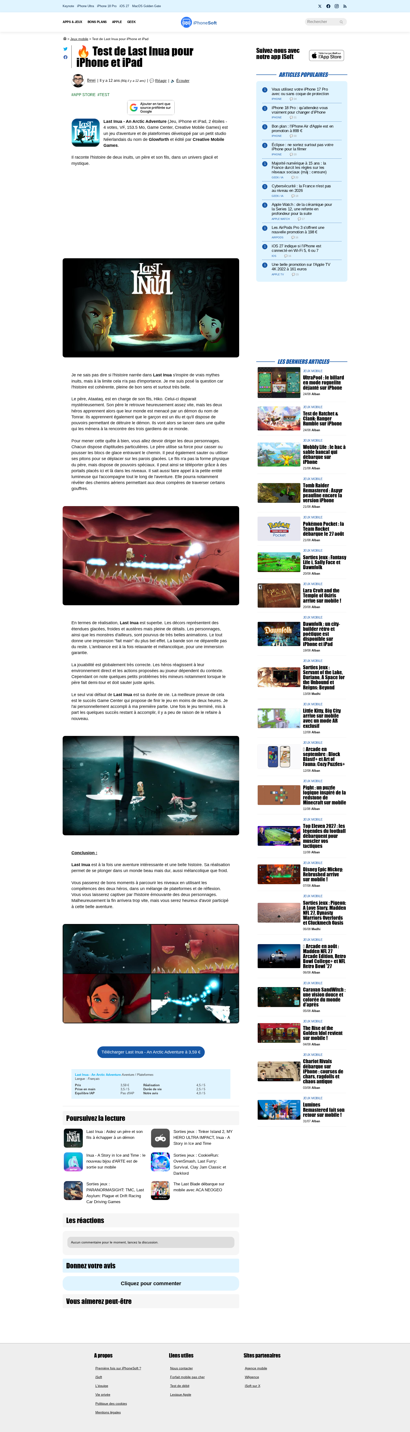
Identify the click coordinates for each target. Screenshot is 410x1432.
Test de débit (179, 1386)
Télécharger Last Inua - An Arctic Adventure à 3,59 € (151, 1052)
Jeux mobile (79, 39)
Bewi (91, 81)
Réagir (161, 81)
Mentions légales (108, 1412)
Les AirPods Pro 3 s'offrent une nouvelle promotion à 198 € (298, 229)
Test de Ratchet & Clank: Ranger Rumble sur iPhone (322, 418)
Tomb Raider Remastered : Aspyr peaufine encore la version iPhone (323, 493)
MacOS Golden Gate (146, 6)
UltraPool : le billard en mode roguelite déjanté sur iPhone (323, 382)
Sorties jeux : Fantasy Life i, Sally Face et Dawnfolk (324, 561)
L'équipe (101, 1386)
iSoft (98, 1377)
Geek (131, 21)
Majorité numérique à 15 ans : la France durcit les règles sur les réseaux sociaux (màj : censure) (299, 168)
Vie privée (102, 1394)
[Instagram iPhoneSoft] (336, 7)
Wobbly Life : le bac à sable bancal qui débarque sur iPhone (324, 454)
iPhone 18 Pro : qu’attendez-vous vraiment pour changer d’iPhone (300, 110)
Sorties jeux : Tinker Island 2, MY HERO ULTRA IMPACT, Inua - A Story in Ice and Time (203, 1137)
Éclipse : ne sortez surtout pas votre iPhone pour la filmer (302, 147)
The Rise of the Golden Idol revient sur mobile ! (322, 1032)
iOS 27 (124, 6)
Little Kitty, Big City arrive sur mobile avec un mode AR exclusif (322, 718)
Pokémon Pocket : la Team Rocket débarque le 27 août (323, 528)
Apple (117, 21)
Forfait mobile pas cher (187, 1377)
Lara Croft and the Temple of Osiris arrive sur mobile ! (322, 595)
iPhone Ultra (85, 6)
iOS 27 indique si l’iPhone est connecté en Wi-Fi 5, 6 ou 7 (296, 248)
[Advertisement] (151, 213)
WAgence (252, 1377)
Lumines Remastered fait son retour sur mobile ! (324, 1109)
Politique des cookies (111, 1403)
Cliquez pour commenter (151, 1283)
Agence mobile (256, 1368)
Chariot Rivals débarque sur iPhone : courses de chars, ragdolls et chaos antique (323, 1071)
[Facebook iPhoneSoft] (328, 7)
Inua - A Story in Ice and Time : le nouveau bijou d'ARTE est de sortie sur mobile (115, 1161)
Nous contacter (181, 1368)
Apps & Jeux (72, 21)
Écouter (182, 81)
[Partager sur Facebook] (65, 58)
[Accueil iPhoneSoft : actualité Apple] (64, 39)
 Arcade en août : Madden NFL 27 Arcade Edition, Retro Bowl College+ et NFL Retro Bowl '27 (324, 956)
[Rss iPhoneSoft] (345, 7)
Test (105, 95)
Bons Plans (97, 21)
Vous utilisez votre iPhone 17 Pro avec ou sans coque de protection (300, 91)
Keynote (68, 6)
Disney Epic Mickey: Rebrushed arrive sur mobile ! (323, 874)
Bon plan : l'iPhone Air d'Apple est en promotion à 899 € (302, 128)
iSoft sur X (252, 1386)
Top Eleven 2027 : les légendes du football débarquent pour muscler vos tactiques (324, 835)
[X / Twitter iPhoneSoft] (320, 7)
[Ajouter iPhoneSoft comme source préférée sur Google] (151, 107)
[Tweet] (65, 50)
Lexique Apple (180, 1394)
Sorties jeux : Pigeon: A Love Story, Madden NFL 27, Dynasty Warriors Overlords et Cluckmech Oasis (324, 912)
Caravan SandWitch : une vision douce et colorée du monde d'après (324, 997)
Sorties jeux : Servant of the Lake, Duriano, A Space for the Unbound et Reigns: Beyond (324, 677)
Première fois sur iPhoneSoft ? (118, 1368)
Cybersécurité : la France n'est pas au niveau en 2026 (301, 188)
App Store (85, 95)
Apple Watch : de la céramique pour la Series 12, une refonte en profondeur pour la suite (302, 209)
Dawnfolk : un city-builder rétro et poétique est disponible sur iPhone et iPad (321, 634)
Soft (205, 22)
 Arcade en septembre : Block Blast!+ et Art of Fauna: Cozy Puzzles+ (324, 757)
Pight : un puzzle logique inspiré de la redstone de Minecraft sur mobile (324, 795)
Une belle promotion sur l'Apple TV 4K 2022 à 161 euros (301, 266)
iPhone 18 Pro (106, 6)
